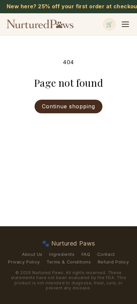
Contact (106, 254)
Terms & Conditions (69, 261)
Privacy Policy (24, 261)
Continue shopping (68, 106)
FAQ (85, 254)
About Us (32, 254)
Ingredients (62, 254)
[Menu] (125, 24)
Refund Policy (113, 261)
